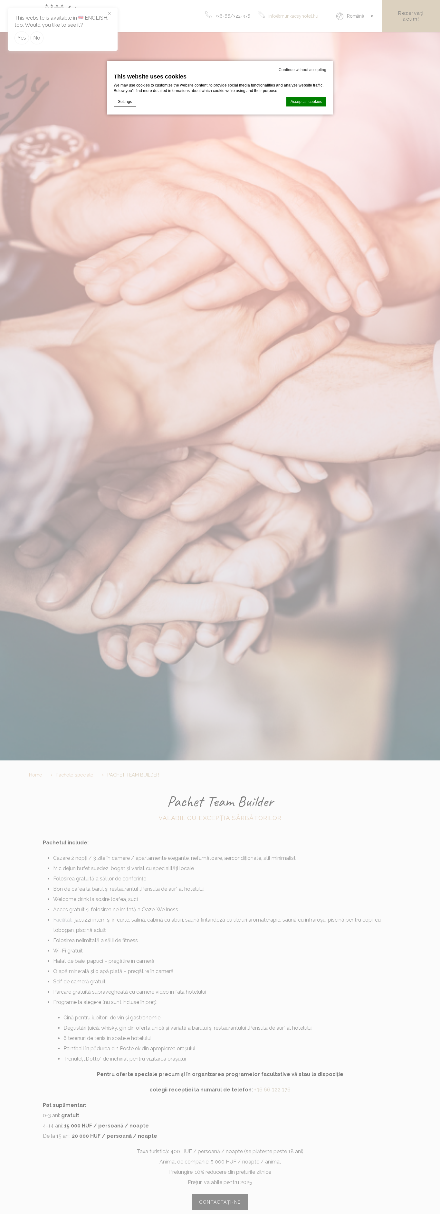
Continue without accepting (302, 70)
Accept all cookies (306, 101)
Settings (125, 101)
